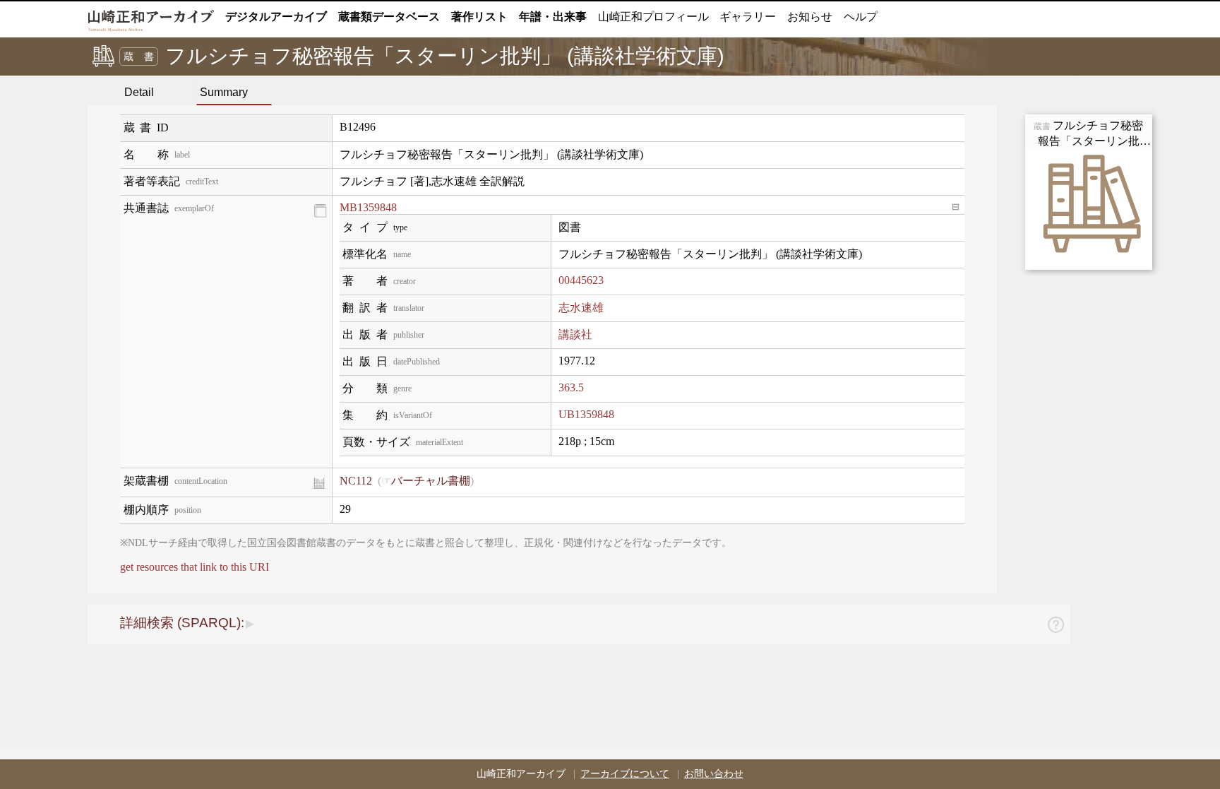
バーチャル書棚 (430, 481)
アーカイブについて (624, 774)
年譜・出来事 (553, 17)
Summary (224, 92)
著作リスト (479, 17)
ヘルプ (861, 17)
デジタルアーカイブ (276, 17)
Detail (139, 92)
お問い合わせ (713, 774)
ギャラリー (747, 17)
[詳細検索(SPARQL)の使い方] (1055, 627)
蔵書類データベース (389, 17)
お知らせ (809, 17)
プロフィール (653, 17)
